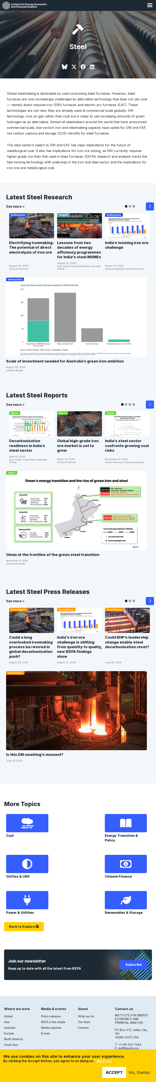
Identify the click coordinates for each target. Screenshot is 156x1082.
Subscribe (133, 965)
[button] (150, 5)
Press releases (51, 1016)
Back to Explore (22, 927)
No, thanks (139, 1072)
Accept (114, 1072)
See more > (15, 206)
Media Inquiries (51, 1027)
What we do (86, 1016)
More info (104, 1061)
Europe (9, 1033)
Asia (7, 1022)
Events (45, 1033)
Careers (83, 1027)
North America (13, 1039)
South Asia (11, 1044)
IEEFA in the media (53, 1022)
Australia (9, 1027)
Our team (84, 1022)
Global (8, 1016)
